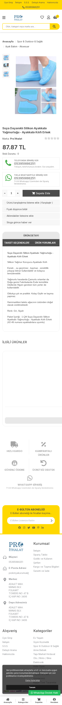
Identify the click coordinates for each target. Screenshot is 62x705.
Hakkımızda (52, 2)
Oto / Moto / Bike (42, 658)
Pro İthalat (16, 138)
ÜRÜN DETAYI (31, 235)
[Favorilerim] (42, 17)
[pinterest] (38, 527)
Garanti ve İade (41, 570)
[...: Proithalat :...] (25, 17)
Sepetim (38, 702)
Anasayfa (8, 41)
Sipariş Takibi (40, 554)
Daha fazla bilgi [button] (32, 680)
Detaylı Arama (38, 2)
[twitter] (29, 527)
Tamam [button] (32, 687)
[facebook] (19, 527)
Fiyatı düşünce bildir (17, 209)
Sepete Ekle (42, 193)
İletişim (18, 2)
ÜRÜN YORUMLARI (45, 242)
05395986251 (32, 7)
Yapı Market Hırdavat (44, 654)
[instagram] (24, 527)
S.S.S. (26, 2)
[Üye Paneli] (48, 17)
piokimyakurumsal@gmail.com (19, 573)
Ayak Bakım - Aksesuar (17, 46)
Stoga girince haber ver (19, 222)
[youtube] (33, 527)
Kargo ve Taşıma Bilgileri (46, 566)
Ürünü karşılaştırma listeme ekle (23, 202)
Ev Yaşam (38, 638)
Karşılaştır (46, 202)
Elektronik (38, 662)
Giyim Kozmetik (41, 642)
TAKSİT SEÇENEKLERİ (16, 242)
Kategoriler (23, 702)
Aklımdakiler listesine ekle (20, 215)
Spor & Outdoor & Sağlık (30, 41)
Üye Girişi (8, 2)
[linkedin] (43, 527)
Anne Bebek (39, 650)
